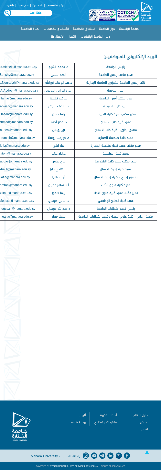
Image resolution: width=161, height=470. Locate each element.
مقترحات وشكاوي (105, 422)
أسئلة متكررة (108, 415)
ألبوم (83, 415)
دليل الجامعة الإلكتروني (95, 36)
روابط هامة (78, 422)
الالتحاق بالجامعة (84, 29)
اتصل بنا (142, 429)
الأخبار (72, 36)
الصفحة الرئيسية (129, 29)
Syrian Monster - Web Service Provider (72, 466)
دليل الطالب (140, 415)
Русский (37, 5)
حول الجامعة (107, 29)
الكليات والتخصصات (56, 29)
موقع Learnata (56, 5)
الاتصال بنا (57, 36)
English (9, 5)
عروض (144, 422)
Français (23, 5)
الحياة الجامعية (30, 29)
